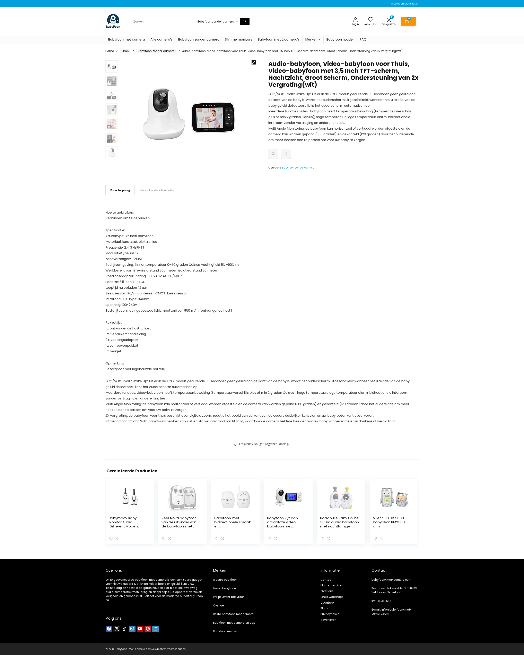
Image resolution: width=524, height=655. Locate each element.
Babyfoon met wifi (225, 631)
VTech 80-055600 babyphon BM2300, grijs (389, 522)
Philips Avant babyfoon (229, 597)
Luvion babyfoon (224, 588)
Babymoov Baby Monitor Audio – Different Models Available (123, 524)
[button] (254, 62)
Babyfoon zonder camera (198, 39)
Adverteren (329, 620)
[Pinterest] (148, 629)
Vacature (327, 603)
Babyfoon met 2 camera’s (279, 39)
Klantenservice (331, 585)
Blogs (324, 608)
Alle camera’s (161, 39)
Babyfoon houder (340, 39)
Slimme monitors (238, 39)
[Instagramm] (132, 629)
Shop (125, 51)
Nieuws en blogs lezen (405, 3)
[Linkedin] (155, 629)
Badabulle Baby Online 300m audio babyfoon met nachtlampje (339, 522)
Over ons (327, 591)
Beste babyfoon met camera (233, 614)
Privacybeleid (330, 614)
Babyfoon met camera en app (234, 623)
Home (109, 51)
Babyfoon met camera (126, 39)
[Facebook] (109, 629)
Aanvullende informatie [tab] (157, 190)
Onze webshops (332, 597)
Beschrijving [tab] (120, 190)
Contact (327, 580)
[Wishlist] (370, 19)
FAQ (363, 39)
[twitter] (116, 629)
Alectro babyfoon (225, 580)
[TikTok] (124, 629)
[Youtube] (140, 629)
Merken (311, 39)
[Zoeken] (245, 21)
